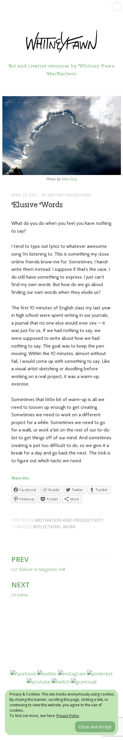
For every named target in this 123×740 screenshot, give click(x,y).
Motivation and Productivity (69, 520)
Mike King (69, 179)
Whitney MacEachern (69, 195)
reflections (47, 526)
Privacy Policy (67, 715)
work (69, 526)
